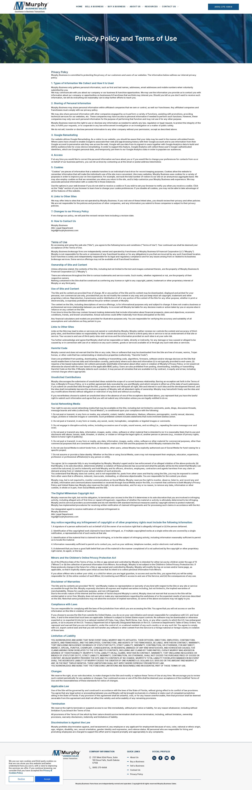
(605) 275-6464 (223, 7)
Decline (21, 779)
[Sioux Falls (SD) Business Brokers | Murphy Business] (67, 754)
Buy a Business (116, 6)
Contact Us (169, 6)
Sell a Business (94, 6)
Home (79, 6)
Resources (151, 6)
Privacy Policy (136, 774)
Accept (47, 779)
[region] (34, 770)
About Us (135, 6)
